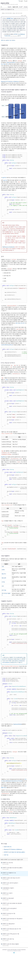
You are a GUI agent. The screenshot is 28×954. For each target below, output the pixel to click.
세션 (3, 586)
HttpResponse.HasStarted (8, 247)
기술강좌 (9, 6)
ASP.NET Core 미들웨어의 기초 (9, 872)
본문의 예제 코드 (8, 846)
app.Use (5, 180)
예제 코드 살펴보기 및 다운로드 (8, 40)
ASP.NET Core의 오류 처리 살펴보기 (10, 882)
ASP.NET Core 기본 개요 (8, 862)
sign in (21, 1)
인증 (3, 566)
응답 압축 (4, 577)
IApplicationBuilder (11, 62)
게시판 (21, 6)
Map (5, 64)
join (26, 1)
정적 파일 (4, 590)
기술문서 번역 (15, 6)
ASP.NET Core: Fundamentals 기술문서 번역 (13, 859)
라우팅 (3, 582)
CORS (3, 569)
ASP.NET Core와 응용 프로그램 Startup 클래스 (14, 852)
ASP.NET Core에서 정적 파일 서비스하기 (11, 877)
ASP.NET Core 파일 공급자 (8, 898)
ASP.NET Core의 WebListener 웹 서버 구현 (12, 928)
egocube (5, 2)
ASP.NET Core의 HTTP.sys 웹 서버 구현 (11, 933)
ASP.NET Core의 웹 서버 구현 (9, 913)
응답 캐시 (4, 573)
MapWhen (3, 456)
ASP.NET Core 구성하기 (8, 893)
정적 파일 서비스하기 (20, 323)
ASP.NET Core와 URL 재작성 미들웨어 (11, 944)
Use (8, 64)
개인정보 (25, 6)
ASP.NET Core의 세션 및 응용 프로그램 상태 (12, 903)
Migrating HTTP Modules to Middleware (10, 81)
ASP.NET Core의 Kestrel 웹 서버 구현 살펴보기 (12, 918)
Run (2, 64)
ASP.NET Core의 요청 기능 (8, 938)
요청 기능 (6, 854)
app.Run (4, 177)
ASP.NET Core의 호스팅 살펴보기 (10, 908)
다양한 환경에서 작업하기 (8, 888)
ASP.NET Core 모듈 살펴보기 (9, 923)
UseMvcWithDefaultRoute (7, 344)
